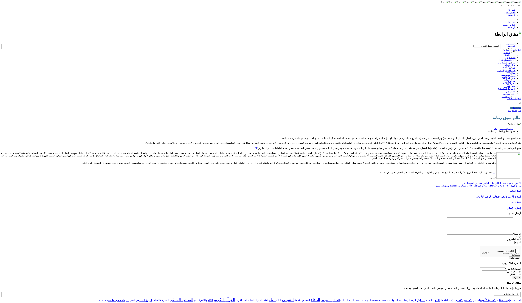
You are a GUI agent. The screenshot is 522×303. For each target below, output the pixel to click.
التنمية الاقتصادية (377, 300)
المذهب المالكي (181, 300)
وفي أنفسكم (505, 97)
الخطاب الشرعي (330, 300)
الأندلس (476, 300)
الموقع (518, 242)
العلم (272, 300)
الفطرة (251, 300)
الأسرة (492, 300)
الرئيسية (511, 15)
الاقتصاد (444, 300)
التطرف (387, 300)
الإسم (518, 236)
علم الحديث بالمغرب (506, 70)
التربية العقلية (405, 300)
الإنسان (459, 300)
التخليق (421, 300)
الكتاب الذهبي (509, 12)
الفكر (245, 300)
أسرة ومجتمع (509, 75)
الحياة (351, 300)
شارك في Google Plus (476, 186)
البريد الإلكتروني (514, 239)
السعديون (305, 300)
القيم (203, 300)
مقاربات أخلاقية (508, 83)
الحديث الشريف (360, 300)
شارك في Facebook (512, 186)
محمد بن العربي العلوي (472, 183)
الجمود (511, 183)
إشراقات (507, 80)
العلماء (265, 300)
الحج (369, 300)
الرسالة (517, 234)
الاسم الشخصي (514, 272)
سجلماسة (114, 300)
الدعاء (315, 300)
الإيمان (451, 300)
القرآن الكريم (224, 299)
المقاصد (156, 300)
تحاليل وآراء (510, 65)
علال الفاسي (488, 183)
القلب (209, 300)
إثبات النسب (515, 300)
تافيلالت (124, 300)
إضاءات (507, 72)
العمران (258, 300)
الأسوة (484, 300)
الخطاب (344, 300)
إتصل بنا (511, 10)
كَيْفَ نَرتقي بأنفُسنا (507, 60)
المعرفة (164, 300)
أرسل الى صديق (442, 186)
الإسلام (468, 300)
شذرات (512, 68)
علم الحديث (103, 300)
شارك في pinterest (457, 186)
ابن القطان (503, 300)
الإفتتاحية (507, 50)
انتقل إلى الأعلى (514, 98)
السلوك (297, 300)
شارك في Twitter (495, 186)
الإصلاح (518, 183)
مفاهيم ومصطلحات (506, 63)
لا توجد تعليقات (514, 110)
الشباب (288, 299)
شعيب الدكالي (501, 183)
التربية (413, 300)
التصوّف (394, 300)
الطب (278, 300)
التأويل (436, 300)
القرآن (239, 300)
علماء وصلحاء (509, 78)
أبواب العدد (516, 50)
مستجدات (511, 91)
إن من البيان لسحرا (506, 88)
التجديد (429, 300)
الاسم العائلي (515, 274)
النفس (132, 300)
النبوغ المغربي (144, 300)
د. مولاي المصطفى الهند (504, 129)
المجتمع (197, 300)
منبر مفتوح (510, 86)
